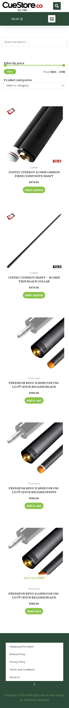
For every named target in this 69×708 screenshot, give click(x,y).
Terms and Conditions (22, 669)
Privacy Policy (17, 662)
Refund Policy (17, 654)
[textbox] (32, 85)
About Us (15, 677)
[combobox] (34, 85)
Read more (34, 611)
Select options (34, 190)
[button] (57, 6)
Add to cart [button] (34, 400)
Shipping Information (22, 646)
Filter (10, 71)
